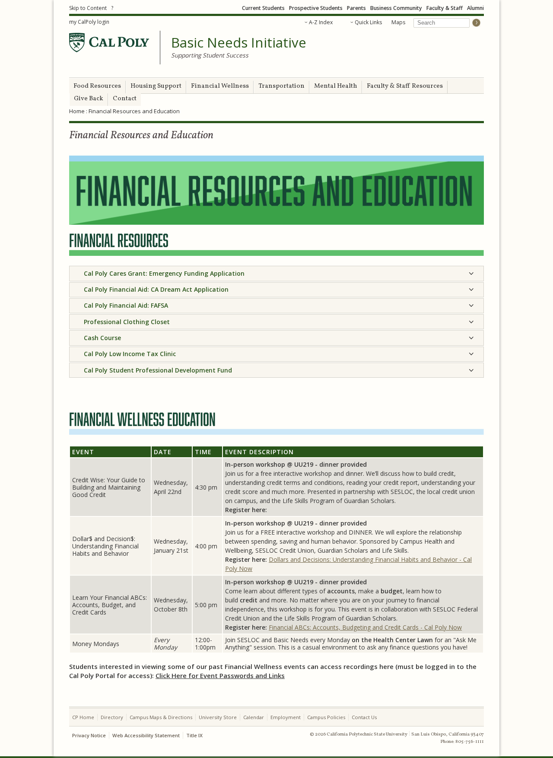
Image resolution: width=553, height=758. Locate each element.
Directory (112, 717)
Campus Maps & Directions (161, 717)
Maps (398, 22)
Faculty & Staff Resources (405, 86)
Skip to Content (88, 8)
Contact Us (364, 717)
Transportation (281, 86)
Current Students (263, 8)
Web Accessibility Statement (146, 735)
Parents (356, 8)
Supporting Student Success (209, 55)
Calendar (253, 717)
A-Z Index (321, 22)
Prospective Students (316, 8)
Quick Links (368, 22)
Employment (285, 717)
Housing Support (155, 86)
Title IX (194, 735)
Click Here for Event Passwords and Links (220, 675)
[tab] (276, 273)
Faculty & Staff (444, 8)
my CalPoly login (89, 21)
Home (77, 111)
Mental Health (335, 86)
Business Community (396, 8)
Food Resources (97, 86)
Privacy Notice (89, 735)
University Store (218, 717)
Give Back (88, 98)
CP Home (83, 717)
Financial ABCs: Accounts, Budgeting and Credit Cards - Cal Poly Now (365, 627)
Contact (125, 98)
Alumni (475, 8)
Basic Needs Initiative (238, 43)
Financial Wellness (220, 86)
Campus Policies (326, 717)
